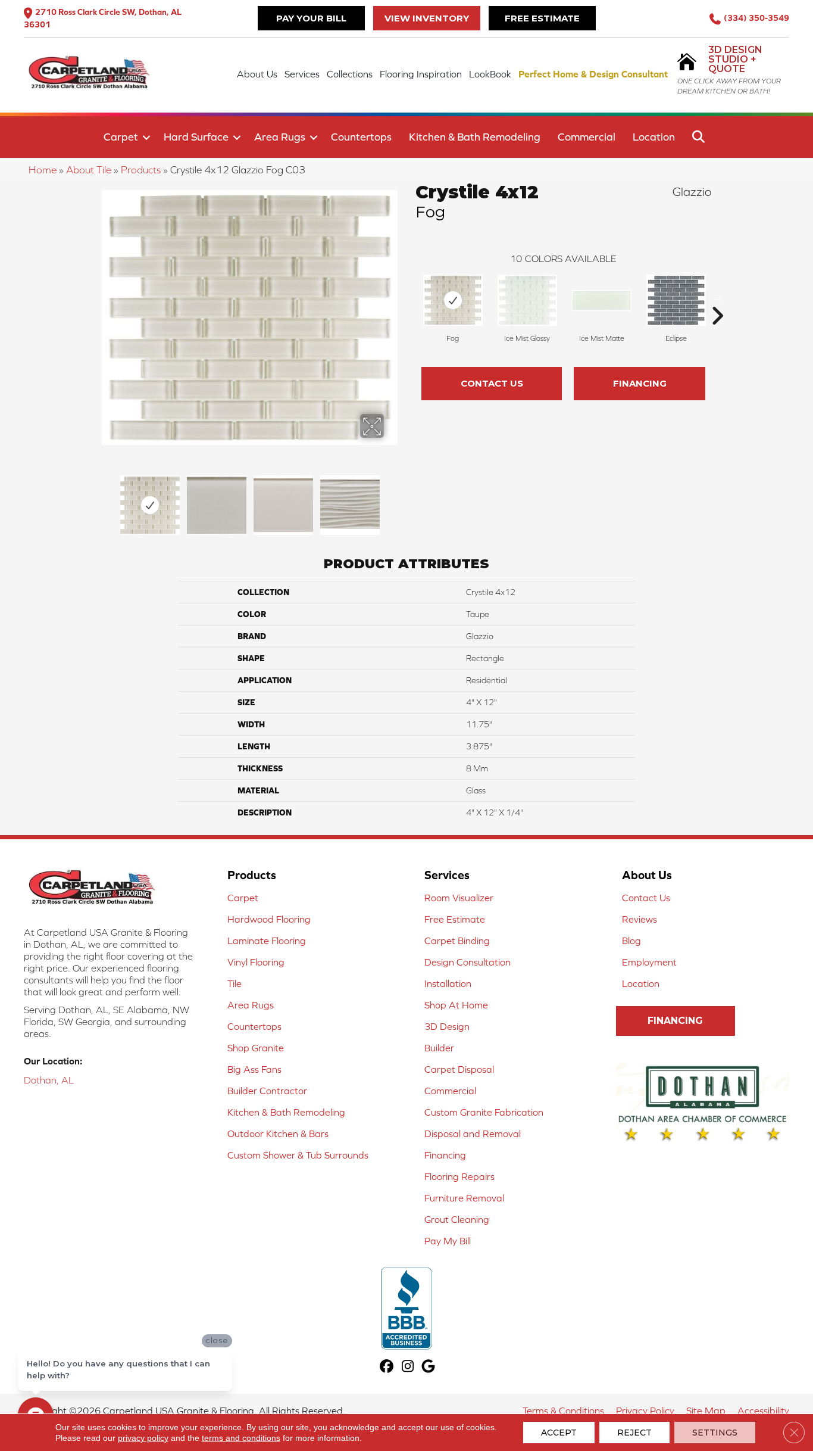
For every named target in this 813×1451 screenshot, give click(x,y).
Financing (640, 383)
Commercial (586, 136)
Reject (634, 1432)
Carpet (121, 136)
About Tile (88, 170)
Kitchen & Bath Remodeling (474, 136)
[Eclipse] (676, 300)
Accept (559, 1432)
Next (392, 499)
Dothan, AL (49, 1080)
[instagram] (408, 1367)
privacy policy (143, 1438)
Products (141, 170)
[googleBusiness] (428, 1367)
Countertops (361, 136)
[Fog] (453, 300)
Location (654, 136)
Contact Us (492, 383)
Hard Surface (196, 136)
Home (43, 170)
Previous (108, 499)
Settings (714, 1432)
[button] (146, 137)
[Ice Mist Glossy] (527, 300)
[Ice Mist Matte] (601, 300)
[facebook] (387, 1367)
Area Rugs (279, 136)
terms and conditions (241, 1438)
